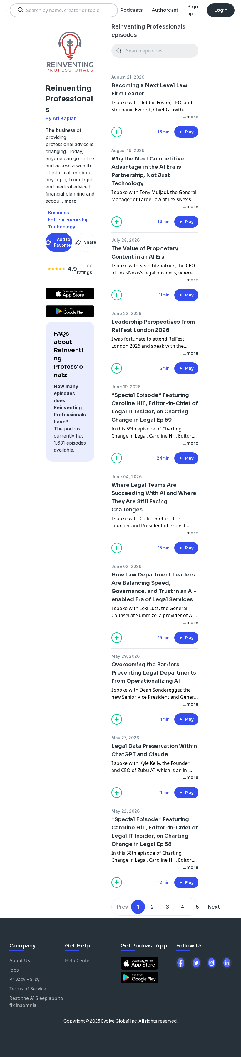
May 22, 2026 (125, 811)
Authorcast (165, 10)
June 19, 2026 (125, 386)
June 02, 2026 (126, 566)
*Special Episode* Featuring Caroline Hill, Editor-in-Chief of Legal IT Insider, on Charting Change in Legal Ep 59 (154, 407)
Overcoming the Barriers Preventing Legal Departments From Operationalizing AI (153, 672)
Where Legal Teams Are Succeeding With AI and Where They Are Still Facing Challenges (153, 497)
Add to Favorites (63, 242)
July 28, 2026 (125, 240)
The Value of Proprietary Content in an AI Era (144, 252)
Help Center (78, 960)
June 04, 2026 (126, 476)
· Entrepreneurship (67, 220)
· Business (57, 213)
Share (89, 242)
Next (214, 907)
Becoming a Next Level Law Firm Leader (149, 89)
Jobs (14, 970)
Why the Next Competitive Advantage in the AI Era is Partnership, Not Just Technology (147, 171)
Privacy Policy (24, 979)
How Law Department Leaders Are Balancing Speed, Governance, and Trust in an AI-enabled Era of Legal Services (153, 587)
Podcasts (131, 10)
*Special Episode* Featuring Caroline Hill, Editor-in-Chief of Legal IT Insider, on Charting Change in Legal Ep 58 (154, 831)
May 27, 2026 (125, 737)
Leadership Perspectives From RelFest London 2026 (153, 326)
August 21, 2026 (127, 76)
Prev (122, 907)
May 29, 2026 (125, 656)
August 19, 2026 (127, 150)
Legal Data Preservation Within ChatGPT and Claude (154, 750)
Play (189, 132)
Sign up (192, 10)
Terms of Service (27, 988)
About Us (19, 960)
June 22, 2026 (126, 313)
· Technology (60, 227)
